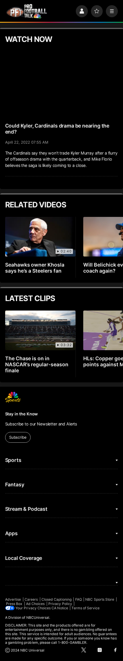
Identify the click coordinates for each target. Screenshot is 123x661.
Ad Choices (35, 604)
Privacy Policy (60, 604)
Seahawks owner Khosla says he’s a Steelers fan (35, 268)
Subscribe (18, 437)
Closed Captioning (56, 599)
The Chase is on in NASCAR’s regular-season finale (37, 364)
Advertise (13, 599)
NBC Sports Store (99, 599)
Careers (31, 599)
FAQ (78, 599)
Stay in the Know (21, 413)
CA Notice (59, 608)
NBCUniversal (37, 617)
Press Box (14, 604)
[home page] (26, 11)
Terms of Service (86, 608)
